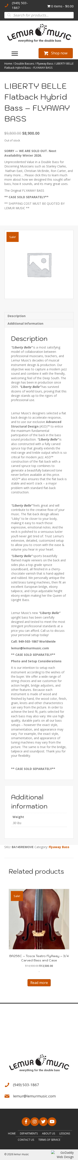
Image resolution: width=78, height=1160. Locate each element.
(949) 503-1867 (26, 1084)
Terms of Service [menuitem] (49, 1140)
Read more (39, 982)
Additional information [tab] (25, 323)
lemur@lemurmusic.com (34, 1096)
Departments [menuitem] (29, 1133)
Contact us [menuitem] (26, 1140)
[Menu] (15, 53)
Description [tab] (17, 316)
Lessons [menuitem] (64, 1133)
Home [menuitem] (12, 1133)
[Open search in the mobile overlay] (39, 15)
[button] (26, 1121)
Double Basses (24, 63)
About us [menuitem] (48, 1133)
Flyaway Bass (45, 63)
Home (8, 63)
